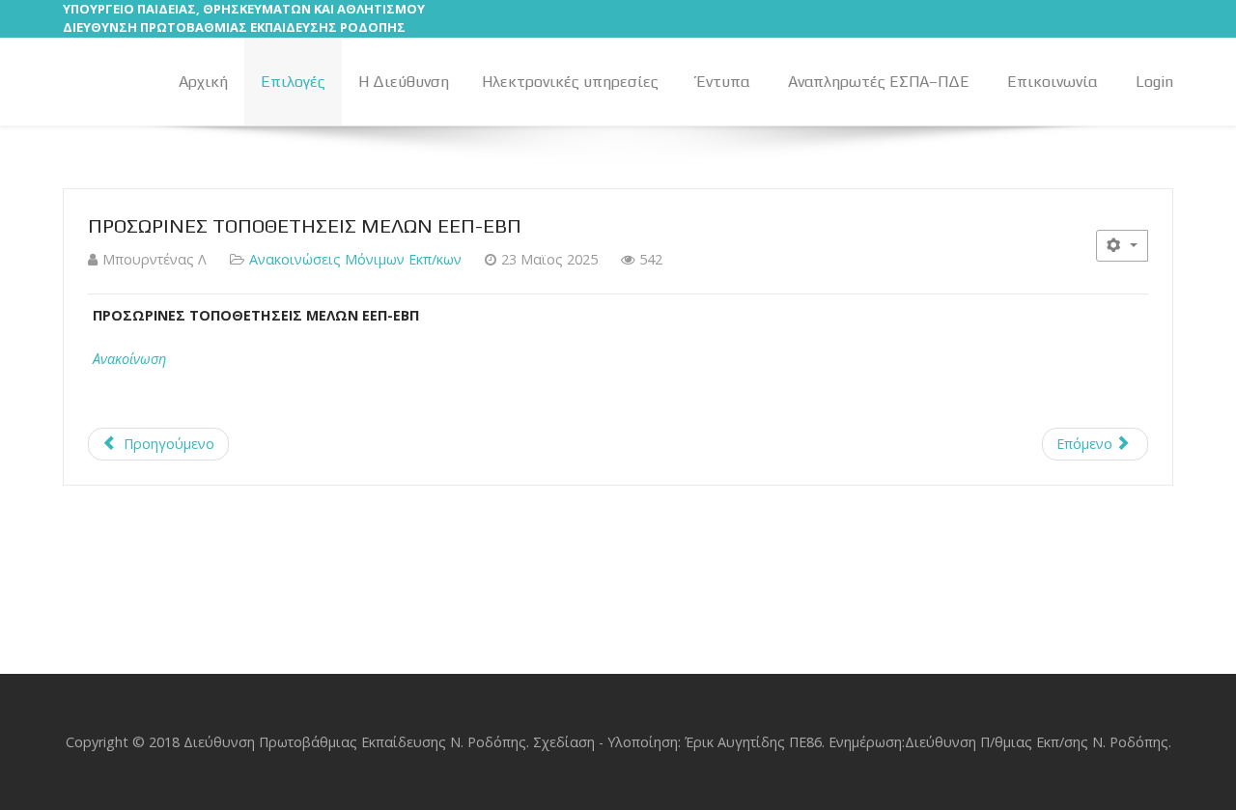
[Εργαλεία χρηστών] (1122, 246)
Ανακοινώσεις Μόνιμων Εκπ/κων (355, 259)
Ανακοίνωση (129, 358)
